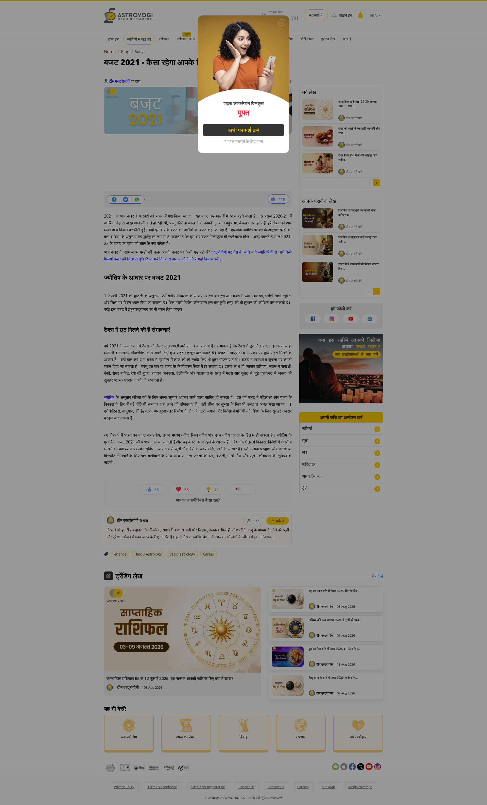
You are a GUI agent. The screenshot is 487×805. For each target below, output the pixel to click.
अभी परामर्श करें (243, 130)
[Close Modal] (281, 23)
